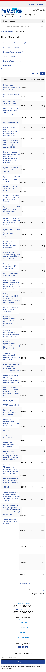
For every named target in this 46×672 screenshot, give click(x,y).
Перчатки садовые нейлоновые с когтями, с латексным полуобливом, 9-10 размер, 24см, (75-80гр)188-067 (11, 157)
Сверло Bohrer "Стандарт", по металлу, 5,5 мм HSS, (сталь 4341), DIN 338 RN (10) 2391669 (10, 469)
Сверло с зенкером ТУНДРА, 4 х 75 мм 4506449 (10, 521)
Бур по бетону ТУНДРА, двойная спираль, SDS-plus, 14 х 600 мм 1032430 (11, 198)
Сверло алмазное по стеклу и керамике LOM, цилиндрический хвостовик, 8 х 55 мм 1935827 (11, 482)
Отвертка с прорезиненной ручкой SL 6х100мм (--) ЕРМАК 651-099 (11, 344)
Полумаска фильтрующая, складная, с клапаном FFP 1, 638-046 (11, 434)
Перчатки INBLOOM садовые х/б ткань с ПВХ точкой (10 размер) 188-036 (10, 143)
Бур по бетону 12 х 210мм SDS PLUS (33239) (10, 188)
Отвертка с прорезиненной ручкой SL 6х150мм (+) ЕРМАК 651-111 (11, 356)
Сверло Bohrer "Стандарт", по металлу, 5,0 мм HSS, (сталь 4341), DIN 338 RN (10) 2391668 (10, 455)
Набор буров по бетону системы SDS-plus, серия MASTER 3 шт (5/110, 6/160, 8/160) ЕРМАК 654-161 (11, 284)
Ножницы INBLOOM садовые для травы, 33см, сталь (10, 309)
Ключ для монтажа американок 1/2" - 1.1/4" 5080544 (10, 266)
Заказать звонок (24, 603)
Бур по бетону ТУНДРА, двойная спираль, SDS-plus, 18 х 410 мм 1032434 (11, 221)
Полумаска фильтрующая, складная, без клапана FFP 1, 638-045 (11, 422)
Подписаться (23, 662)
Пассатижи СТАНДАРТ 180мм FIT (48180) (11, 102)
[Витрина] (33, 73)
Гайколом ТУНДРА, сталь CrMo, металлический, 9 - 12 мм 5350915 (11, 244)
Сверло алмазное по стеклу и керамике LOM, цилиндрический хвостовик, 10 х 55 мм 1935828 (11, 496)
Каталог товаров (9, 21)
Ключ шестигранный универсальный (11, 274)
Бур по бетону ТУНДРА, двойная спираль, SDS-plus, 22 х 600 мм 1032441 (11, 233)
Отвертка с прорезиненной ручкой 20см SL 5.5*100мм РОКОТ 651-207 (11, 321)
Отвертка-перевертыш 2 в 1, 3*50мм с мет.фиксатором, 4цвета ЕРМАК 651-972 (11, 367)
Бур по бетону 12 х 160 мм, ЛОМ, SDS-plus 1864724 (11, 179)
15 (41, 594)
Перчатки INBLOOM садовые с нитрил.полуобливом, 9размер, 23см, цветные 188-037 (11, 131)
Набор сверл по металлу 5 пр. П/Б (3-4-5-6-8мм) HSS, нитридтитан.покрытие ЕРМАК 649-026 (11, 298)
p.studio (42, 670)
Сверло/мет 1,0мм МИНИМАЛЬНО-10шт (11, 121)
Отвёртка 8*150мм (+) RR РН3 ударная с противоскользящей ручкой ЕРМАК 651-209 (11, 379)
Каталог (11, 31)
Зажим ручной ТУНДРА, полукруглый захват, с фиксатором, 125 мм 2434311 (11, 255)
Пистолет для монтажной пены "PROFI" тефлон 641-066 (11, 403)
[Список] (42, 73)
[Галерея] (38, 73)
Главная (4, 31)
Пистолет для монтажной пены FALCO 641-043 (9, 412)
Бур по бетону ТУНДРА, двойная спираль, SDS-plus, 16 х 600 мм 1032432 (11, 210)
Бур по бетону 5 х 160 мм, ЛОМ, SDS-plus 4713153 (11, 170)
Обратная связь (24, 609)
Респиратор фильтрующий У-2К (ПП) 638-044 (10, 444)
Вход (32, 4)
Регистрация (40, 4)
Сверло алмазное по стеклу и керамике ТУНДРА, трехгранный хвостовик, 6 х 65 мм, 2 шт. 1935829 (11, 509)
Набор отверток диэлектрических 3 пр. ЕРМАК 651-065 (11, 87)
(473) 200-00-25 (38, 10)
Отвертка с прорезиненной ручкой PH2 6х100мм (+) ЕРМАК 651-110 (11, 333)
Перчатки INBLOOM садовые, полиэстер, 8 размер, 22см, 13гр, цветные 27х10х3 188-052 (11, 391)
